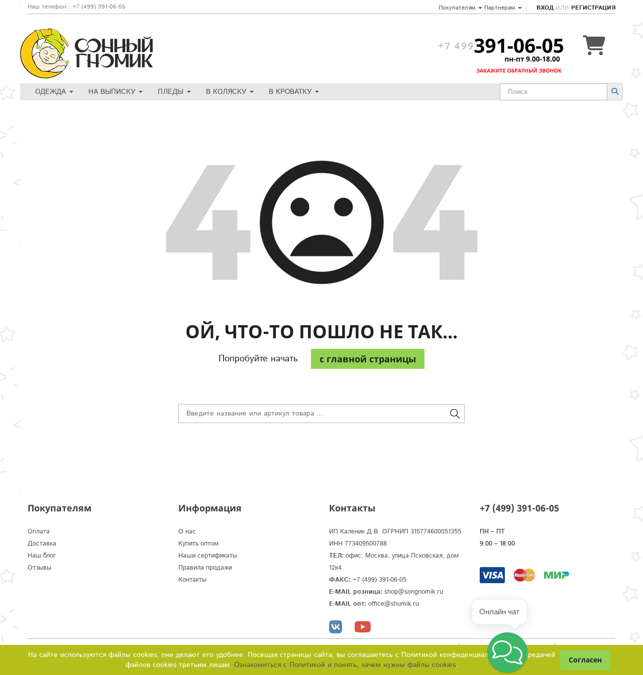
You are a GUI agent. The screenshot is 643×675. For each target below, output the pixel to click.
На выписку (113, 92)
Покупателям (458, 8)
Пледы (172, 92)
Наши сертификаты (207, 556)
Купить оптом (198, 544)
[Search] (614, 91)
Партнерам (500, 8)
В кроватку (291, 92)
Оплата (39, 531)
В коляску (227, 92)
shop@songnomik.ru (413, 592)
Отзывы (39, 568)
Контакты (192, 580)
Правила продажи (205, 568)
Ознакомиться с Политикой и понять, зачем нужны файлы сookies (345, 665)
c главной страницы (367, 359)
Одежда (51, 92)
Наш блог (42, 556)
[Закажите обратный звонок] (501, 46)
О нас (187, 531)
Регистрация (593, 8)
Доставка (42, 544)
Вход (545, 8)
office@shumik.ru (393, 604)
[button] (507, 652)
